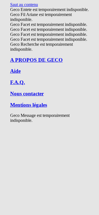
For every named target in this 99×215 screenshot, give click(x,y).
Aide (15, 71)
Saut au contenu (24, 4)
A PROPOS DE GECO (36, 60)
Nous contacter (27, 93)
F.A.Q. (17, 82)
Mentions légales (28, 105)
